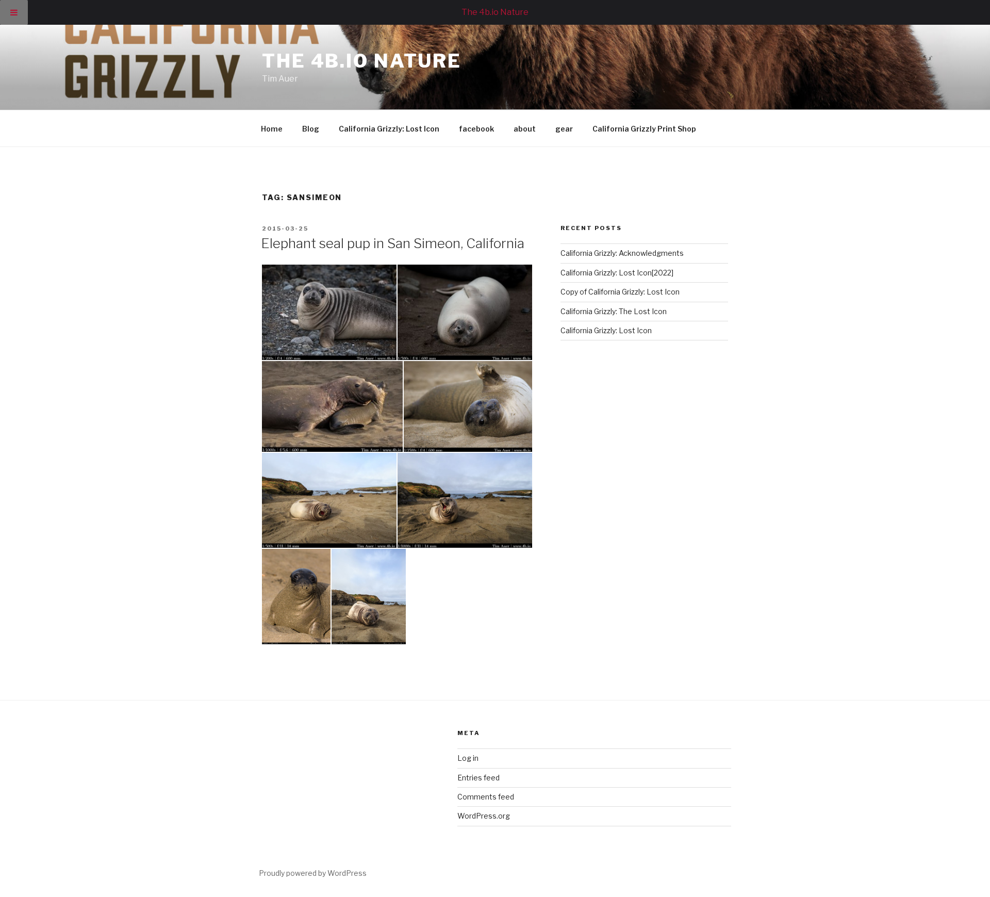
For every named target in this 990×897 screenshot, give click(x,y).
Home (272, 128)
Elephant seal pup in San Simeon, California (392, 243)
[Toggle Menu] (14, 12)
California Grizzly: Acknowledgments (622, 253)
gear (564, 128)
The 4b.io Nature (361, 61)
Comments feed (485, 796)
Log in (467, 758)
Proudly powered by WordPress (313, 873)
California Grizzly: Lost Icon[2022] (616, 272)
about (525, 128)
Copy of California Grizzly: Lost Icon (620, 291)
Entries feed (478, 777)
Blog (310, 128)
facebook (476, 128)
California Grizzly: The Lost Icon (614, 311)
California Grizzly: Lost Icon (389, 128)
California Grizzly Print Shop (644, 128)
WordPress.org (483, 815)
